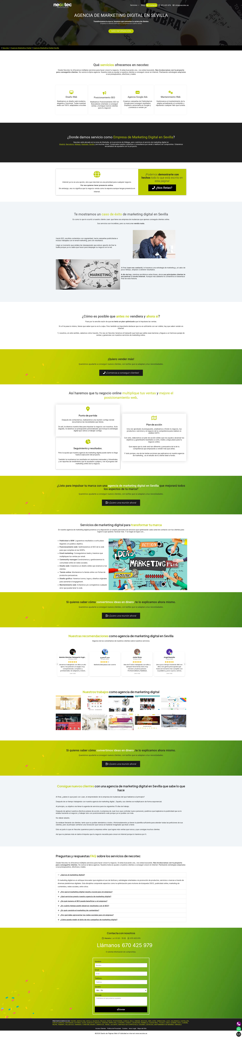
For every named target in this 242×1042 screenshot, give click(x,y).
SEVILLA (89, 1021)
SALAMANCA (175, 1021)
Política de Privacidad (114, 1028)
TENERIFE (61, 1024)
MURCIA (109, 1021)
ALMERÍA (173, 1023)
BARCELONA (81, 1021)
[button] (184, 664)
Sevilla (91, 144)
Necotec (5, 48)
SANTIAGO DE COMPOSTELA (128, 1024)
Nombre (98, 961)
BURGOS (61, 1023)
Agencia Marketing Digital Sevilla (46, 48)
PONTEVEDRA (117, 1021)
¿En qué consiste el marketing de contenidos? (79, 910)
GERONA (105, 1023)
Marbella (84, 144)
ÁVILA (132, 1021)
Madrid (62, 144)
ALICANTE (114, 1024)
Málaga (77, 144)
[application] (138, 5)
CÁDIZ (168, 1023)
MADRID (73, 1021)
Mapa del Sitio (142, 1028)
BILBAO (92, 1024)
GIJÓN (84, 1023)
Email (97, 970)
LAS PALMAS (136, 1023)
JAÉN (149, 1021)
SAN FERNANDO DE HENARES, (164, 1024)
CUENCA (126, 1021)
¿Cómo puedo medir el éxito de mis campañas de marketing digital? (88, 920)
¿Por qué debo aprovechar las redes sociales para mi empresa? (87, 915)
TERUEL (107, 1024)
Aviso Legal (132, 1028)
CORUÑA (185, 1023)
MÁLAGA (103, 1021)
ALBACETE (90, 1023)
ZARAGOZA (100, 1024)
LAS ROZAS (149, 1024)
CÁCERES (142, 1024)
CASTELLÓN (184, 1021)
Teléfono (98, 978)
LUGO (168, 1021)
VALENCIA (95, 1021)
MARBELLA (144, 1023)
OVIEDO (128, 1023)
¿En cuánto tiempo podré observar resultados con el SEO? (84, 906)
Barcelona (70, 144)
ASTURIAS (77, 1023)
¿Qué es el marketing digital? (72, 875)
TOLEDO (162, 1023)
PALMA (54, 1024)
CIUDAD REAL (153, 1023)
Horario (98, 987)
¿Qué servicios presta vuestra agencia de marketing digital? (85, 896)
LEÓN (154, 1021)
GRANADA (78, 1024)
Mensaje (98, 995)
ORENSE (137, 1021)
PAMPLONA (112, 1023)
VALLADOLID (69, 1024)
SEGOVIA (144, 1021)
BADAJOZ (98, 1023)
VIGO (179, 1023)
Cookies (125, 1028)
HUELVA (55, 1023)
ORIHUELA (178, 1024)
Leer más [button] (105, 673)
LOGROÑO (121, 1023)
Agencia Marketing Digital (21, 48)
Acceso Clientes (100, 1028)
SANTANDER (69, 1023)
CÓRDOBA (86, 1024)
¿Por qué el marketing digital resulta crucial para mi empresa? (86, 892)
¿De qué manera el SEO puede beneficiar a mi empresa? (83, 901)
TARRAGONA (161, 1021)
